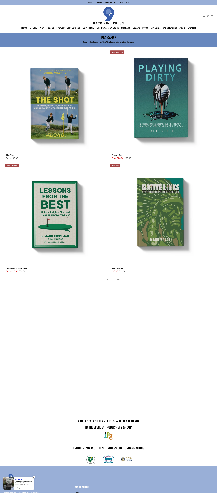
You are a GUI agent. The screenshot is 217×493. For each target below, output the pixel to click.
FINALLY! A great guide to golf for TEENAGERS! (108, 2)
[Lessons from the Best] (55, 214)
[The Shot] (55, 101)
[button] (47, 28)
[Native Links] (161, 214)
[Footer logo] (10, 477)
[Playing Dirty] (161, 101)
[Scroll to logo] (108, 436)
